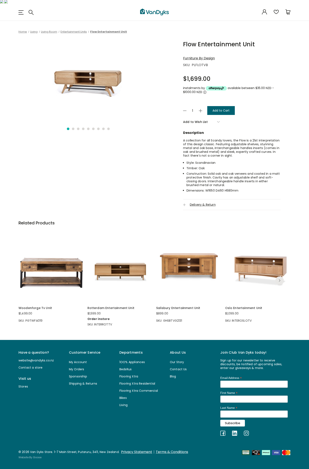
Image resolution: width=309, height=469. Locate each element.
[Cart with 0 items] (288, 12)
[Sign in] (264, 12)
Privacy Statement (136, 452)
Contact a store (30, 367)
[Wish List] (276, 12)
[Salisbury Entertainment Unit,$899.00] (189, 266)
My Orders (76, 369)
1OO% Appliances (132, 362)
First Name (229, 393)
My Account (78, 362)
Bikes (123, 398)
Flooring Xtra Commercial (138, 391)
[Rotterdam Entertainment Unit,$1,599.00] (120, 266)
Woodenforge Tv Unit (35, 308)
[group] (88, 81)
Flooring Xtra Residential (137, 383)
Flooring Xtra (128, 376)
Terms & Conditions (172, 452)
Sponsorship (78, 376)
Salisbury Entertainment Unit (178, 308)
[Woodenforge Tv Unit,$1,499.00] (51, 266)
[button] (68, 129)
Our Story (177, 362)
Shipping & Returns (83, 383)
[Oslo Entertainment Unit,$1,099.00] (258, 266)
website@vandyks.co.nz (36, 360)
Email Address (231, 378)
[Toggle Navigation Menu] (22, 12)
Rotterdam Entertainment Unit (110, 308)
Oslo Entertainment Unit (243, 308)
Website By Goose (29, 457)
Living (123, 405)
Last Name (228, 408)
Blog (173, 376)
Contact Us (178, 369)
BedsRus (125, 369)
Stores (23, 386)
